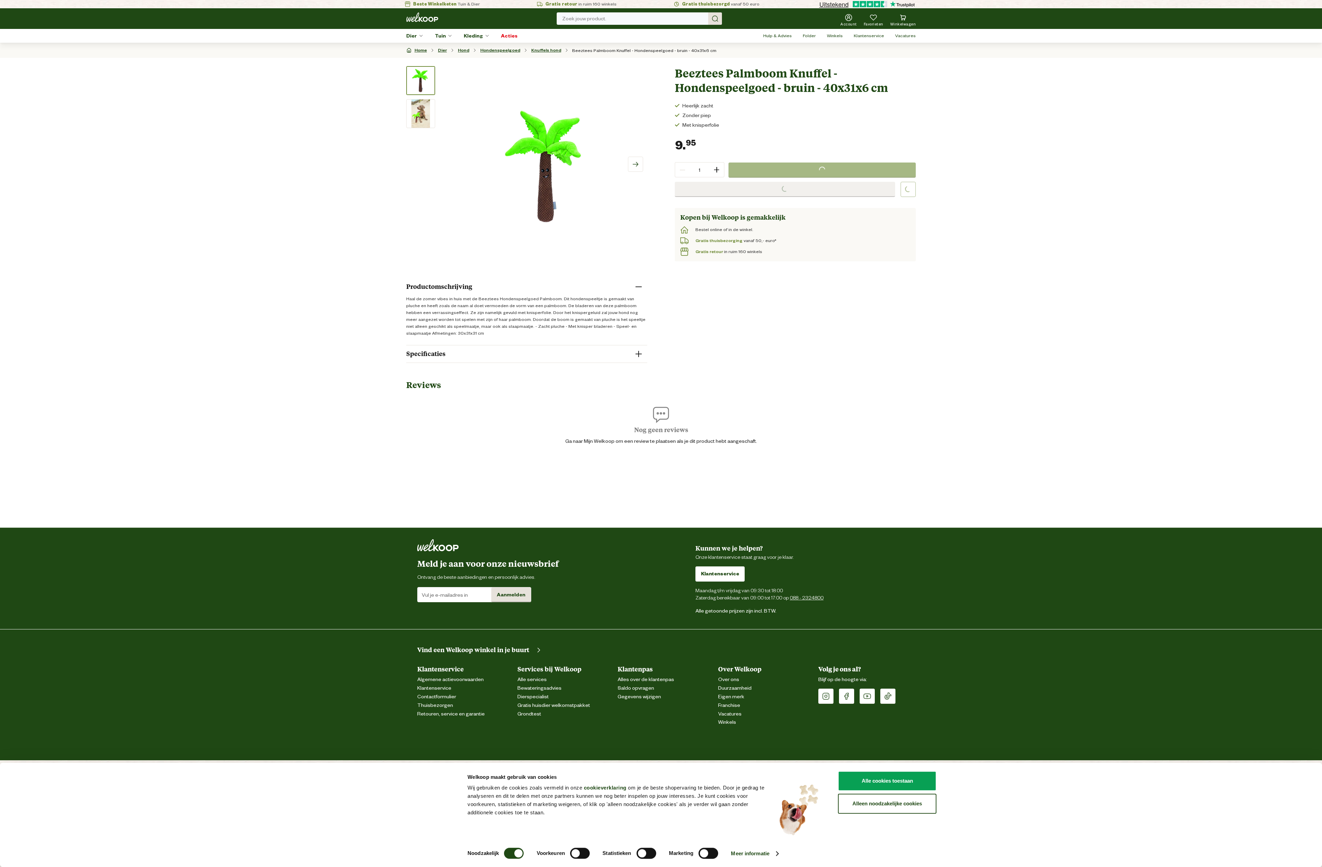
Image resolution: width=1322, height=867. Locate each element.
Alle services (532, 679)
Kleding (473, 36)
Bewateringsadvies (539, 688)
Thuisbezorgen (435, 705)
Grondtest (529, 714)
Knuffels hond (546, 50)
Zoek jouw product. (584, 18)
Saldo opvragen (636, 688)
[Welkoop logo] (422, 17)
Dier (411, 36)
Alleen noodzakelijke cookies (887, 803)
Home (421, 50)
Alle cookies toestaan (887, 781)
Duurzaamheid (735, 688)
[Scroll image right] (635, 164)
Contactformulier (436, 696)
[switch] (580, 853)
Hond (463, 50)
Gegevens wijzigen (639, 696)
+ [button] (716, 169)
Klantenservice (869, 35)
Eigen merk (731, 696)
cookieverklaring (605, 788)
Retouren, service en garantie (451, 714)
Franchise (729, 705)
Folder (809, 35)
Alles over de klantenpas (646, 679)
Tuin (440, 36)
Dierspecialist (533, 696)
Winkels (835, 35)
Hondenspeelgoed (500, 50)
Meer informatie (750, 853)
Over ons (728, 679)
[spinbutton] (699, 169)
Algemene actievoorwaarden (450, 679)
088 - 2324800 (806, 597)
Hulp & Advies (777, 35)
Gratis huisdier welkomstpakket (553, 705)
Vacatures (905, 35)
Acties (509, 36)
